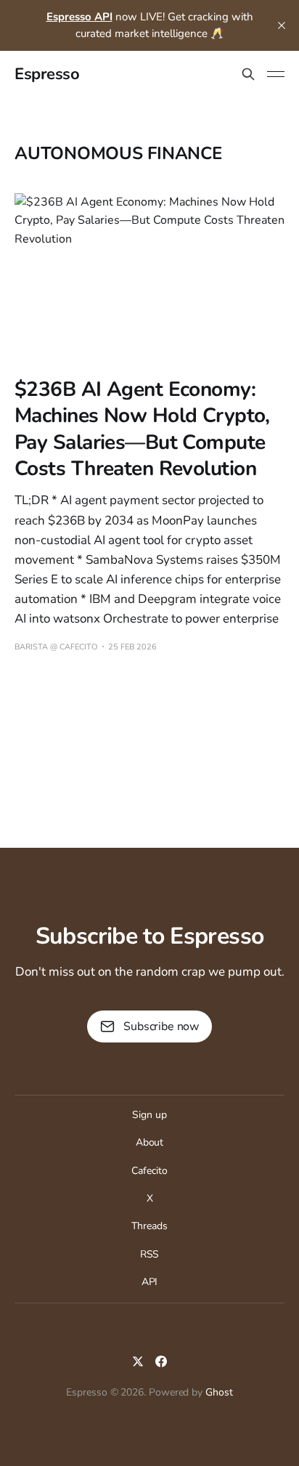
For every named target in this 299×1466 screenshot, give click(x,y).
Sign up (149, 1115)
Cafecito (149, 1171)
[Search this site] (248, 74)
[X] (138, 1361)
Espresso (47, 74)
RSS (150, 1254)
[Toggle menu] (276, 74)
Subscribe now (161, 1026)
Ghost (219, 1392)
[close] (281, 25)
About (150, 1142)
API (150, 1282)
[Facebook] (161, 1361)
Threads (149, 1226)
